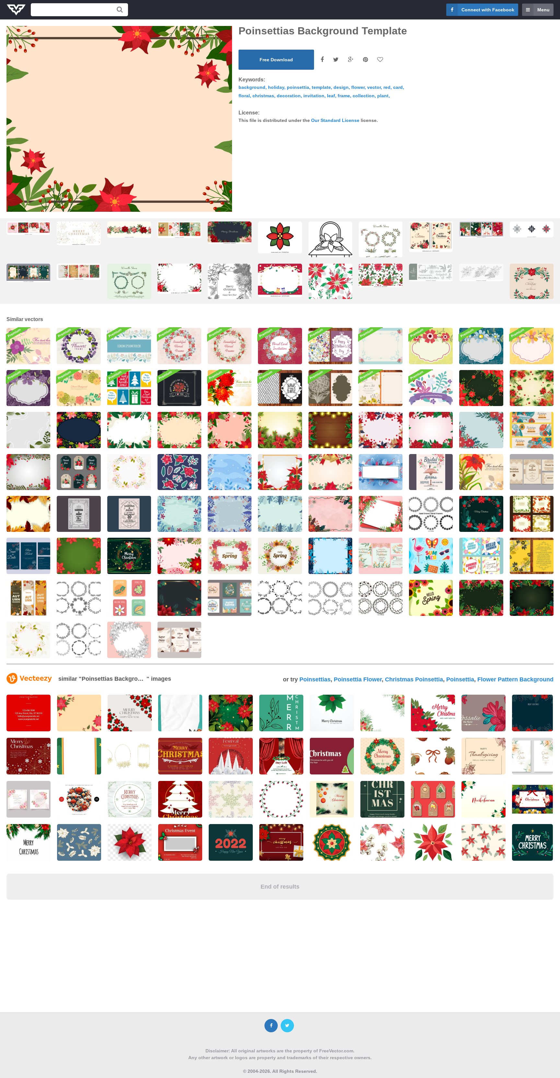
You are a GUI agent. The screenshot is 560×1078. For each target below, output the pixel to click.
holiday (276, 87)
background (252, 87)
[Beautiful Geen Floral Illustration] (431, 346)
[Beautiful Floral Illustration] (481, 472)
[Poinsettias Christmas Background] (380, 514)
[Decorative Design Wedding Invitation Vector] (78, 514)
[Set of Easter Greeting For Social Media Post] (229, 598)
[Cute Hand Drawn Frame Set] (280, 598)
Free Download (276, 59)
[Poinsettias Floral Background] (280, 430)
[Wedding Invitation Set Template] (28, 556)
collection (364, 95)
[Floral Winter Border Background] (330, 556)
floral (244, 95)
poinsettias (315, 679)
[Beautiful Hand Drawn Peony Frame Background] (129, 640)
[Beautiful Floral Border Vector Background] (129, 346)
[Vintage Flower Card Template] (330, 388)
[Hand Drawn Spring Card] (129, 598)
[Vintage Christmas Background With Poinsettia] (380, 430)
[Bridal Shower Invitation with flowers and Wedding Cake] (431, 472)
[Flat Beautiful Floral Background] (431, 388)
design (341, 87)
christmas (263, 95)
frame (344, 95)
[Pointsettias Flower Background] (129, 430)
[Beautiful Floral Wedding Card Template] (380, 388)
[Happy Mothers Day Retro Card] (179, 388)
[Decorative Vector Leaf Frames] (330, 598)
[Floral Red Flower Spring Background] (229, 556)
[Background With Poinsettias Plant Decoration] (330, 472)
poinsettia (298, 87)
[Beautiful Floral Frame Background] (380, 346)
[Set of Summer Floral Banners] (532, 430)
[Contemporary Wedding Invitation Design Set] (179, 640)
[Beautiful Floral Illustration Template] (229, 388)
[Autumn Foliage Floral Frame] (28, 514)
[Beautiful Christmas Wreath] (481, 514)
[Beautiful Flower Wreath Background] (179, 346)
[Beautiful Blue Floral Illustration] (481, 346)
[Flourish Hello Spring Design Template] (431, 598)
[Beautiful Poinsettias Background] (481, 598)
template (321, 87)
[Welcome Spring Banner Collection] (28, 598)
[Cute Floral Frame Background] (78, 346)
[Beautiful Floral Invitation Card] (280, 346)
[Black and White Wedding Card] (280, 388)
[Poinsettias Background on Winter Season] (481, 430)
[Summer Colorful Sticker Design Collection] (431, 556)
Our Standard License (335, 120)
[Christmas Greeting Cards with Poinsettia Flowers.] (431, 237)
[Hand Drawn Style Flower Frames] (431, 514)
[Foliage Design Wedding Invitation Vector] (129, 514)
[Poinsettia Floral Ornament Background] (481, 388)
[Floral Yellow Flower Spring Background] (280, 556)
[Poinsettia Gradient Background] (431, 430)
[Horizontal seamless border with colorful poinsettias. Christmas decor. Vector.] (129, 229)
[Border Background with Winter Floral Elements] (179, 514)
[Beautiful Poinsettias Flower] (179, 556)
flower (358, 87)
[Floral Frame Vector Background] (129, 472)
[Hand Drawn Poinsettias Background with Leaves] (330, 514)
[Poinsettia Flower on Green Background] (78, 556)
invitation (313, 95)
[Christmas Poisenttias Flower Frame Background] (179, 430)
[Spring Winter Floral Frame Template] (380, 472)
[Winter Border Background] (280, 514)
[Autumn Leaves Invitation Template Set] (532, 514)
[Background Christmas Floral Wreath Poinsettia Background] (129, 556)
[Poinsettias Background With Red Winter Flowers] (179, 598)
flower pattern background (515, 679)
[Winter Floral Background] (229, 472)
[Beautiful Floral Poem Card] (532, 556)
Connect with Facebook (487, 9)
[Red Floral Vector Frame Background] (229, 346)
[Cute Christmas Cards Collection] (129, 388)
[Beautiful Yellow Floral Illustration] (532, 346)
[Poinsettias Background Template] (280, 472)
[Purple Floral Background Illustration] (28, 346)
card (398, 87)
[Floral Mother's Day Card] (330, 346)
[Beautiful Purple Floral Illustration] (28, 388)
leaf (331, 95)
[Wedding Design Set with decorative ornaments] (532, 472)
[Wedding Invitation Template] (380, 556)
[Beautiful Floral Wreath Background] (78, 388)
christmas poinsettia (414, 679)
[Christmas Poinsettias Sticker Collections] (179, 472)
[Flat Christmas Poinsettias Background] (229, 430)
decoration (289, 95)
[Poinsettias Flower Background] (532, 388)
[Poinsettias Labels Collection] (78, 472)
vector (374, 87)
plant (383, 95)
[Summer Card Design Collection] (481, 556)
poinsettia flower (358, 679)
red (387, 87)
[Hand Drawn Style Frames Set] (78, 598)
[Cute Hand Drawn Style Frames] (78, 640)
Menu (543, 9)
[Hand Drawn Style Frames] (380, 598)
